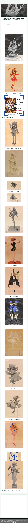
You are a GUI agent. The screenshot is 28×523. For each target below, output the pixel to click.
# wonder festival (4, 491)
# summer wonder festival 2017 (18, 490)
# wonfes (9, 491)
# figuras (11, 490)
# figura (8, 490)
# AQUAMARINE (4, 490)
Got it (16, 522)
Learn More (13, 522)
